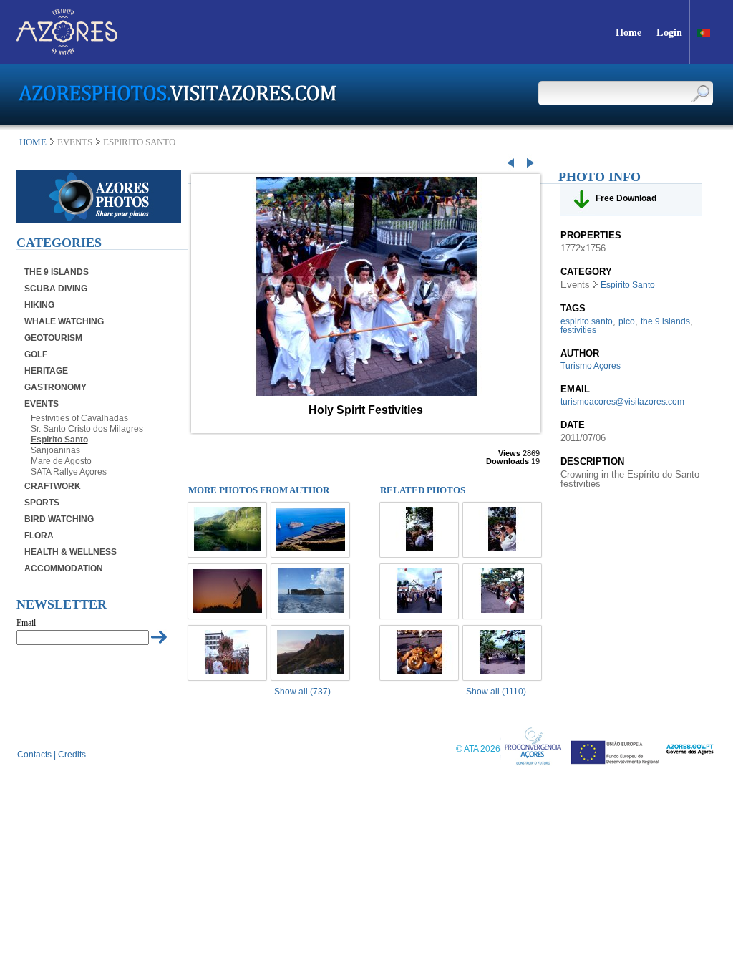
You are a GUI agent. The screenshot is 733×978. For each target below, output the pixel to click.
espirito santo (586, 321)
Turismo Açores (590, 366)
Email (26, 623)
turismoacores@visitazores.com (622, 402)
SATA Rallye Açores (69, 472)
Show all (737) (302, 692)
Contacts (34, 755)
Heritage (46, 371)
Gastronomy (55, 387)
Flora (39, 536)
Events (41, 404)
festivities (578, 330)
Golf (35, 354)
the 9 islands (665, 321)
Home (33, 142)
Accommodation (63, 568)
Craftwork (52, 486)
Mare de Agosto (61, 461)
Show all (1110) (496, 692)
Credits (72, 755)
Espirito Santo (59, 439)
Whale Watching (64, 321)
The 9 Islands (56, 272)
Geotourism (53, 338)
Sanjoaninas (55, 450)
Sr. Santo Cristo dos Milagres (87, 429)
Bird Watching (59, 519)
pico (626, 321)
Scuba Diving (55, 289)
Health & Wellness (70, 552)
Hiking (39, 305)
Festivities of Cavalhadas (79, 418)
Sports (41, 503)
